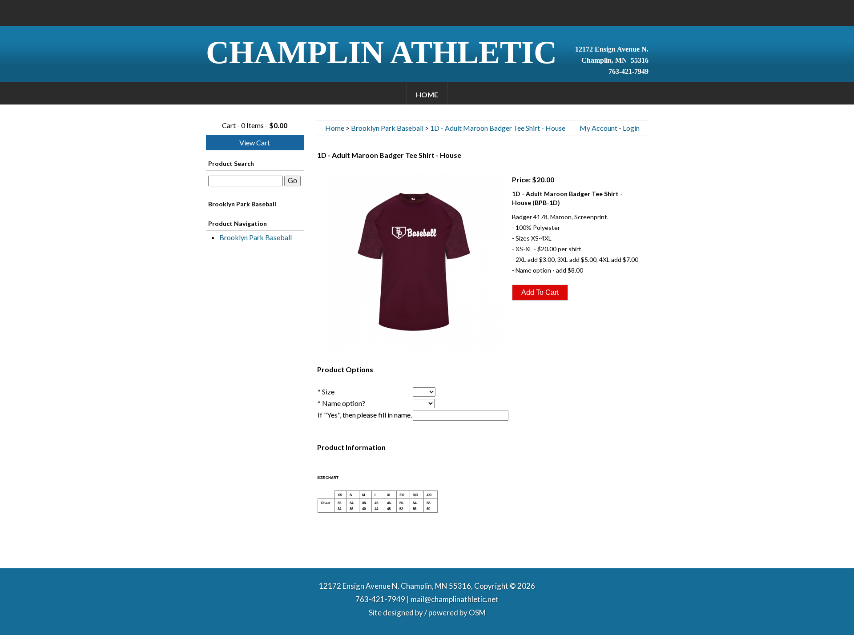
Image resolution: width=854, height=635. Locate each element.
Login (631, 128)
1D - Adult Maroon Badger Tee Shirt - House (497, 128)
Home (427, 94)
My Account (598, 128)
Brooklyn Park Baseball (255, 237)
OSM (477, 612)
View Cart (254, 142)
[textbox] (245, 181)
